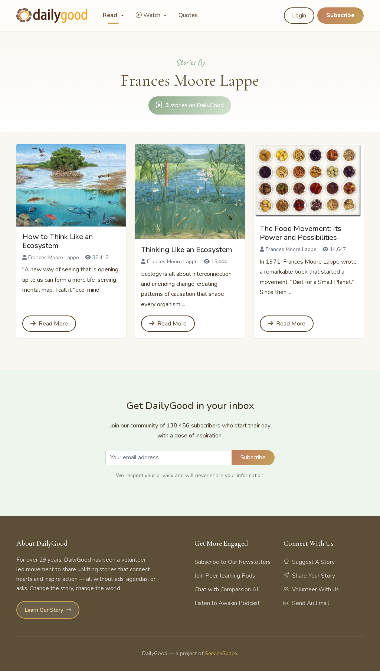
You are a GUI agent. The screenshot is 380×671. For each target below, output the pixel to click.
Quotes (188, 15)
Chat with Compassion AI (226, 589)
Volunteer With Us (315, 589)
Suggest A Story (313, 562)
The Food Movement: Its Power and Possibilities (300, 233)
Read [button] (111, 15)
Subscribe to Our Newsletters (232, 562)
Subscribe (340, 15)
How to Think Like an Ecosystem (57, 241)
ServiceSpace (221, 653)
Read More (52, 324)
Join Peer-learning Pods (224, 575)
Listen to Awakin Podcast (227, 603)
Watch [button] (152, 15)
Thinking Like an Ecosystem (186, 250)
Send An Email (310, 603)
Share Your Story (313, 575)
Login (299, 15)
